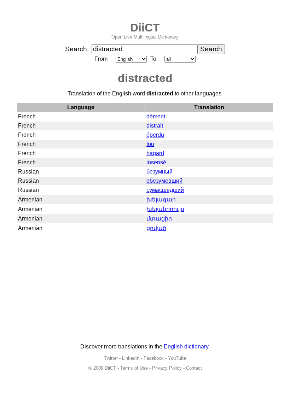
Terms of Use (134, 368)
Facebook (154, 358)
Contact (194, 368)
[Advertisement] (145, 288)
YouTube (177, 358)
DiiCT (145, 27)
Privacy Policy (167, 368)
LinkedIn (130, 358)
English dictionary (186, 346)
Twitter (111, 358)
